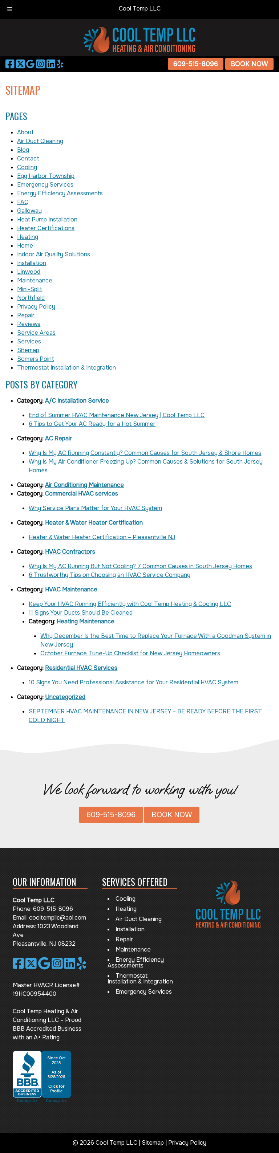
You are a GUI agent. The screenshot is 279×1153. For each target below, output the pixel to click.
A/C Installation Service (77, 400)
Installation (31, 263)
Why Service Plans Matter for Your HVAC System (95, 508)
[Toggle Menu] (10, 9)
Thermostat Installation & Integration (66, 367)
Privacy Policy (36, 306)
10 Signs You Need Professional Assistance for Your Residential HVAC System (133, 682)
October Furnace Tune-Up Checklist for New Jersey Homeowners (130, 653)
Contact (28, 158)
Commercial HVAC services (81, 493)
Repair (26, 315)
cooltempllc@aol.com (57, 917)
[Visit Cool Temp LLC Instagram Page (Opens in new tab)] (40, 64)
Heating (27, 237)
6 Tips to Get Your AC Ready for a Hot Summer (92, 424)
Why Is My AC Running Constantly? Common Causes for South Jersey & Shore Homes (145, 453)
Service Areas (36, 333)
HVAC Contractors (70, 551)
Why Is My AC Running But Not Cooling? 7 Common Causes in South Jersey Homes (140, 566)
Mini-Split (29, 289)
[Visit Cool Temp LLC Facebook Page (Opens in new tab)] (10, 64)
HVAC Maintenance (71, 589)
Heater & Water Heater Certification (94, 522)
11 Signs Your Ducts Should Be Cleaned (81, 612)
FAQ (23, 202)
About (25, 132)
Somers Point (35, 359)
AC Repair (58, 438)
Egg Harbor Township (45, 176)
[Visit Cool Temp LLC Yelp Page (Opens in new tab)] (60, 64)
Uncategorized (65, 697)
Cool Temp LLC (140, 8)
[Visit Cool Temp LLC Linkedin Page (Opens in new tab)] (51, 64)
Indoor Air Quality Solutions (53, 254)
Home (25, 245)
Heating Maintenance (85, 621)
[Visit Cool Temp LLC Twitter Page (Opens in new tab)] (20, 64)
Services (29, 341)
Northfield (31, 298)
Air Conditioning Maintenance (84, 485)
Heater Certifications (45, 228)
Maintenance (34, 280)
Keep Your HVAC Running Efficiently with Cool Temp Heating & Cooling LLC (130, 604)
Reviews (28, 324)
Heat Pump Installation (47, 219)
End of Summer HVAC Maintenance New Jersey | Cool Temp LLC (117, 415)
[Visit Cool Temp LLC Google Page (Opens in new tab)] (30, 64)
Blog (23, 150)
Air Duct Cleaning (40, 141)
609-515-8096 (195, 64)
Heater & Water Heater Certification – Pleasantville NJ (102, 537)
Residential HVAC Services (81, 668)
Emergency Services (45, 184)
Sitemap (28, 350)
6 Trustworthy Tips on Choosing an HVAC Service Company (109, 575)
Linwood (28, 272)
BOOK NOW (249, 64)
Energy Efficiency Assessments (60, 193)
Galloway (29, 211)
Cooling (27, 167)
